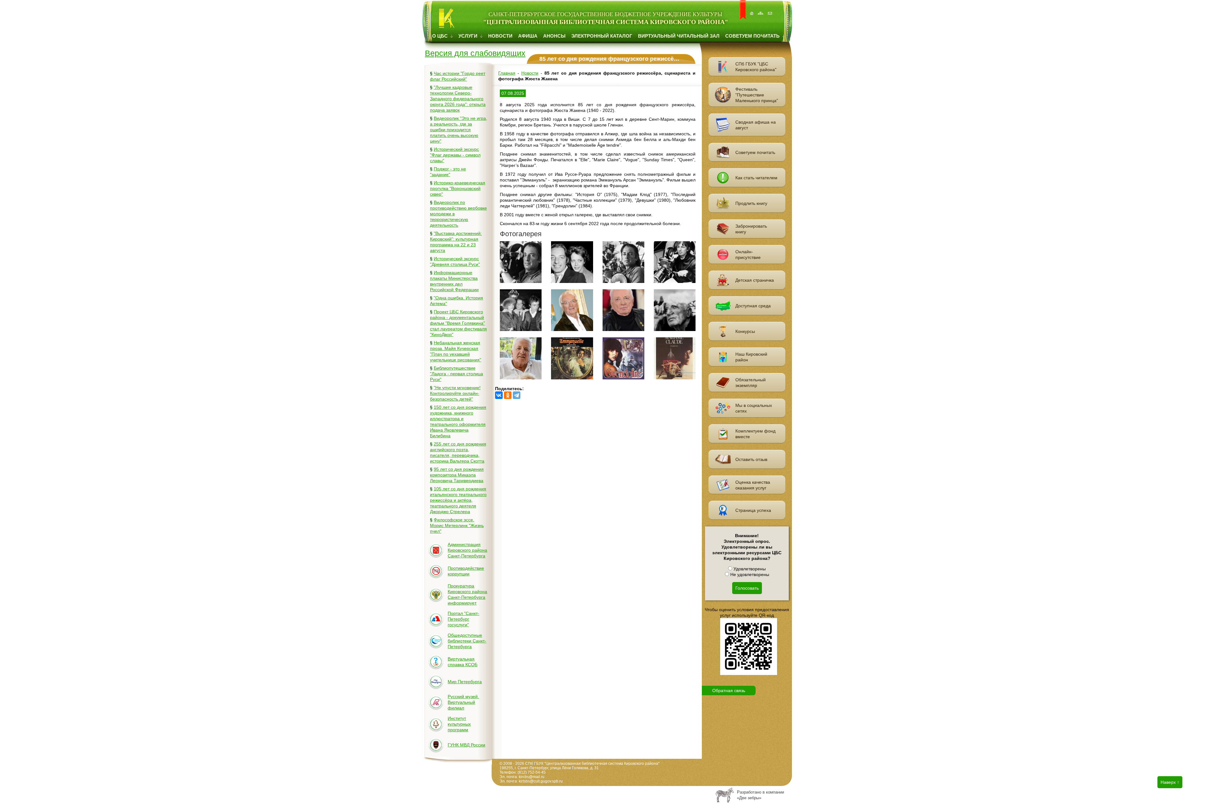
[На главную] (752, 10)
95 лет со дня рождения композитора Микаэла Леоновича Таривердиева (457, 475)
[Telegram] (516, 395)
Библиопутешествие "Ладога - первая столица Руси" (456, 373)
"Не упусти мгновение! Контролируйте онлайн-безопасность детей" (455, 393)
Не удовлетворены (749, 574)
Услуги (468, 36)
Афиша (527, 36)
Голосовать (747, 588)
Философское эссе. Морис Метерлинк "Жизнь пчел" (457, 525)
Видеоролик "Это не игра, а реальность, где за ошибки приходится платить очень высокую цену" (458, 130)
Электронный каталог (601, 36)
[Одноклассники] (508, 395)
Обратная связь (728, 690)
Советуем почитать (753, 36)
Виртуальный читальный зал (679, 36)
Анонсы (554, 36)
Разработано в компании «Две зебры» (760, 795)
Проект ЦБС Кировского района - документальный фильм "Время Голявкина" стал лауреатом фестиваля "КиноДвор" (458, 323)
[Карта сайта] (761, 10)
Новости (500, 36)
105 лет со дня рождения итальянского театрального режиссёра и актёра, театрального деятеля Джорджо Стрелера (458, 500)
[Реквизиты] (770, 10)
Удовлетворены (749, 568)
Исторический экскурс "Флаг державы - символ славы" (455, 155)
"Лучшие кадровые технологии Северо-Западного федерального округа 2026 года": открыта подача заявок (458, 99)
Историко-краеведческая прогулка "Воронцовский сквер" (457, 188)
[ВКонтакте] (499, 395)
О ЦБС (440, 36)
